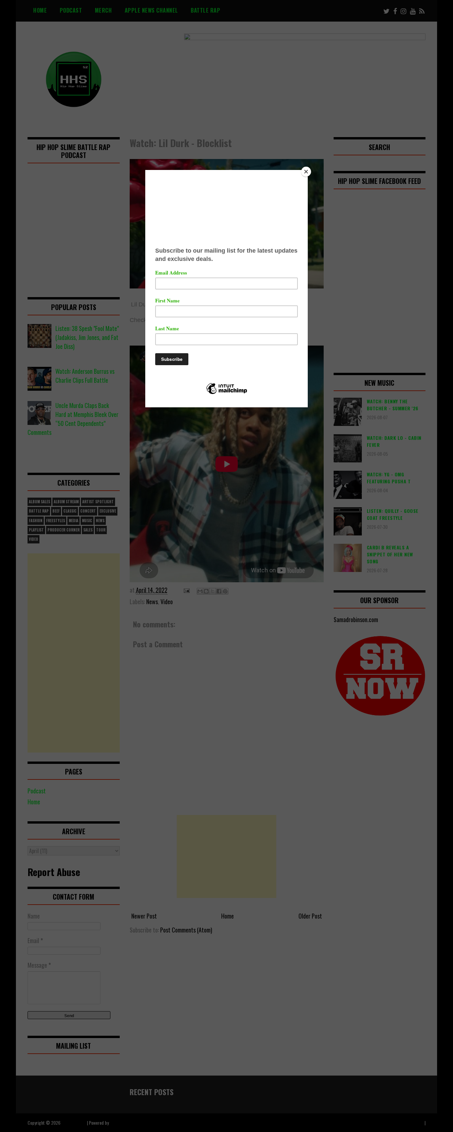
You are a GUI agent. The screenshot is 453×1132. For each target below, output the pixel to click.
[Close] (306, 172)
